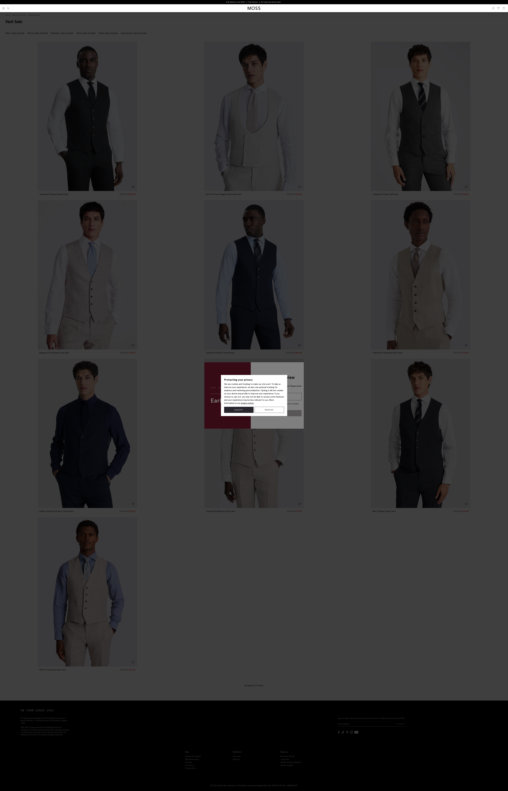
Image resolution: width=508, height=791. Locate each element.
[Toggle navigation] (3, 8)
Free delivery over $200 (235, 2)
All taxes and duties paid (271, 2)
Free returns (253, 2)
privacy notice (247, 403)
